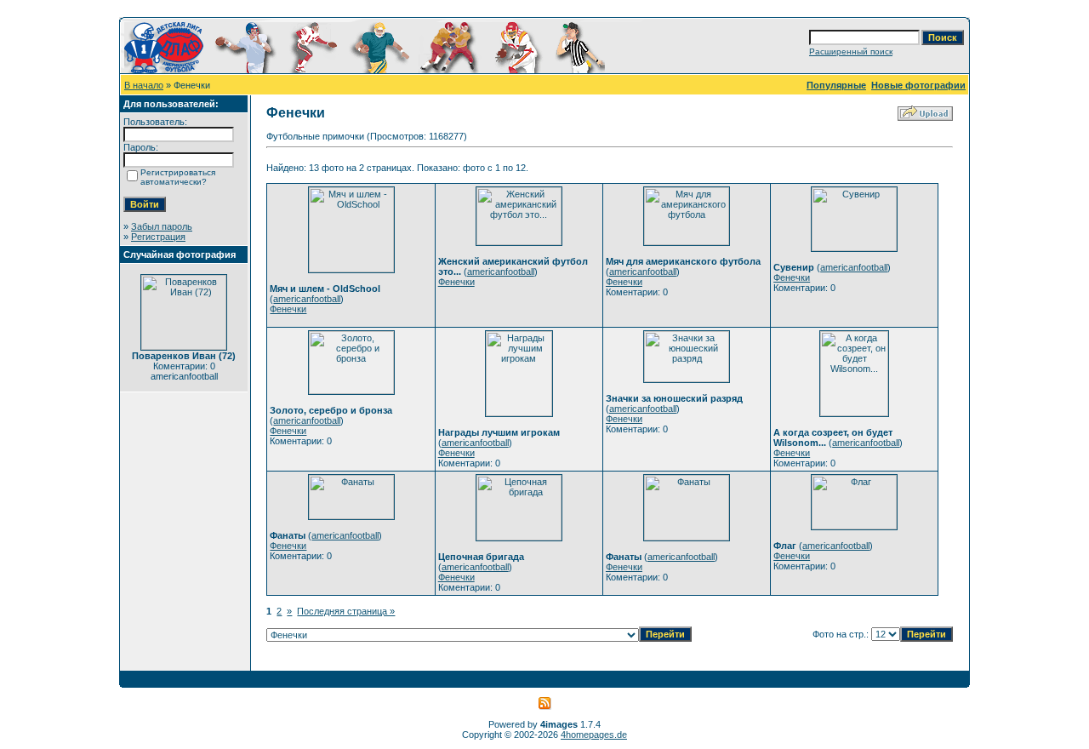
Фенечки (288, 309)
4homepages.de (594, 734)
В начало (143, 85)
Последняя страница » (346, 611)
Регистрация (158, 237)
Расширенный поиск (850, 51)
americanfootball (306, 299)
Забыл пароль (161, 226)
